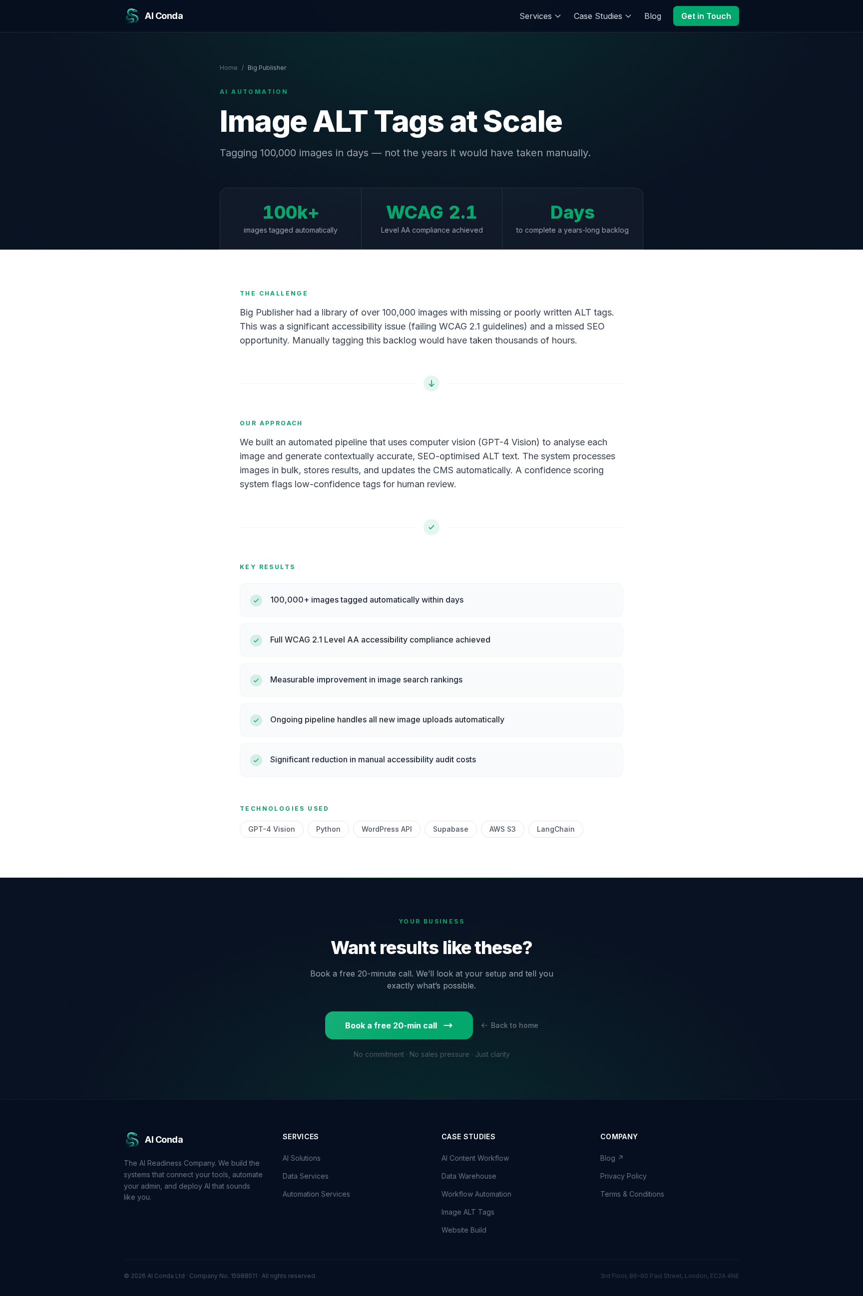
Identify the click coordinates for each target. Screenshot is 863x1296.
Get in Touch (706, 16)
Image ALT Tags (467, 1212)
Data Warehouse (468, 1176)
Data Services (306, 1176)
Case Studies (598, 16)
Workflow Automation (476, 1194)
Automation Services (316, 1194)
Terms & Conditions (632, 1194)
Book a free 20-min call (391, 1025)
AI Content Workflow (475, 1158)
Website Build (463, 1230)
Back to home (514, 1025)
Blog (652, 16)
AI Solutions (302, 1158)
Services (535, 16)
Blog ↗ (612, 1158)
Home (229, 67)
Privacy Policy (623, 1176)
